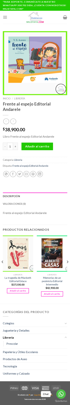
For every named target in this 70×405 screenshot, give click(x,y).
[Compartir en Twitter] (20, 174)
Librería (19, 98)
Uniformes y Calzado (16, 373)
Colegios (8, 323)
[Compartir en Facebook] (13, 174)
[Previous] (2, 269)
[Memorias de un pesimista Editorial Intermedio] (52, 254)
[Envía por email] (26, 174)
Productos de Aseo (15, 359)
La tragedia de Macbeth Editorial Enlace (18, 279)
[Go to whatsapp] (61, 394)
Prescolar (12, 343)
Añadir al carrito (37, 146)
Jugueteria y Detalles (16, 330)
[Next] (67, 269)
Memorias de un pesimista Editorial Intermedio (52, 281)
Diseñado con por (35, 395)
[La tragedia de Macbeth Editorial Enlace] (18, 254)
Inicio (7, 98)
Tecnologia (10, 366)
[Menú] (5, 17)
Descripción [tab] (11, 196)
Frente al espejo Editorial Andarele (30, 165)
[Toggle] (65, 323)
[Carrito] (65, 17)
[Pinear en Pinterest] (33, 174)
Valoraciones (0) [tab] (14, 203)
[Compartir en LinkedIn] (40, 174)
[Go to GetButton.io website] (61, 401)
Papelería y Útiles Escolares (20, 352)
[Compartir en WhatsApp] (6, 174)
